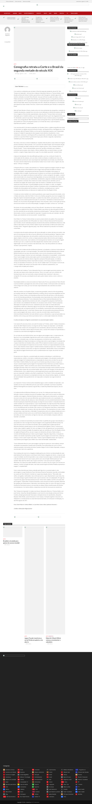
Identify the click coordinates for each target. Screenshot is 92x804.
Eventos (51, 636)
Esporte (39, 13)
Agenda (15, 13)
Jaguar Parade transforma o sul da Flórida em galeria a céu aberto (34, 640)
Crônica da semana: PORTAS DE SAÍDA (11, 18)
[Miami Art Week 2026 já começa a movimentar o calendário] (55, 580)
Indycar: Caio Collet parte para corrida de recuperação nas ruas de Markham (54, 19)
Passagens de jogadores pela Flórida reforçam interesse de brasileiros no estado (40, 20)
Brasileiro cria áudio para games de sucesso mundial (11, 542)
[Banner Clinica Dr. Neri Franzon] (49, 519)
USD (77, 67)
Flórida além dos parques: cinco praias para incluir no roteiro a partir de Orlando (83, 19)
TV (67, 13)
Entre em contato (26, 1)
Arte (15, 64)
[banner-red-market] (25, 519)
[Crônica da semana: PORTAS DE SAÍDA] (4, 18)
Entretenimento (29, 13)
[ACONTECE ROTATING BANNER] (25, 81)
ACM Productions (35, 802)
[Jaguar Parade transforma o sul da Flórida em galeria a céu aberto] (34, 580)
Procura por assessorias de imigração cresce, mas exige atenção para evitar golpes (68, 20)
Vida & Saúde (74, 13)
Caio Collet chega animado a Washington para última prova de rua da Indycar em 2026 (25, 20)
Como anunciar (18, 1)
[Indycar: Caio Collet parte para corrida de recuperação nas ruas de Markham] (47, 19)
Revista (62, 13)
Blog (20, 13)
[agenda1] (47, 81)
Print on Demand (9, 1)
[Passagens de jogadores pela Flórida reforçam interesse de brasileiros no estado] (33, 19)
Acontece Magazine (7, 34)
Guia (50, 13)
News (55, 13)
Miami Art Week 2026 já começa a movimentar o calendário (53, 640)
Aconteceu (7, 13)
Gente (45, 13)
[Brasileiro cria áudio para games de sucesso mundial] (12, 531)
